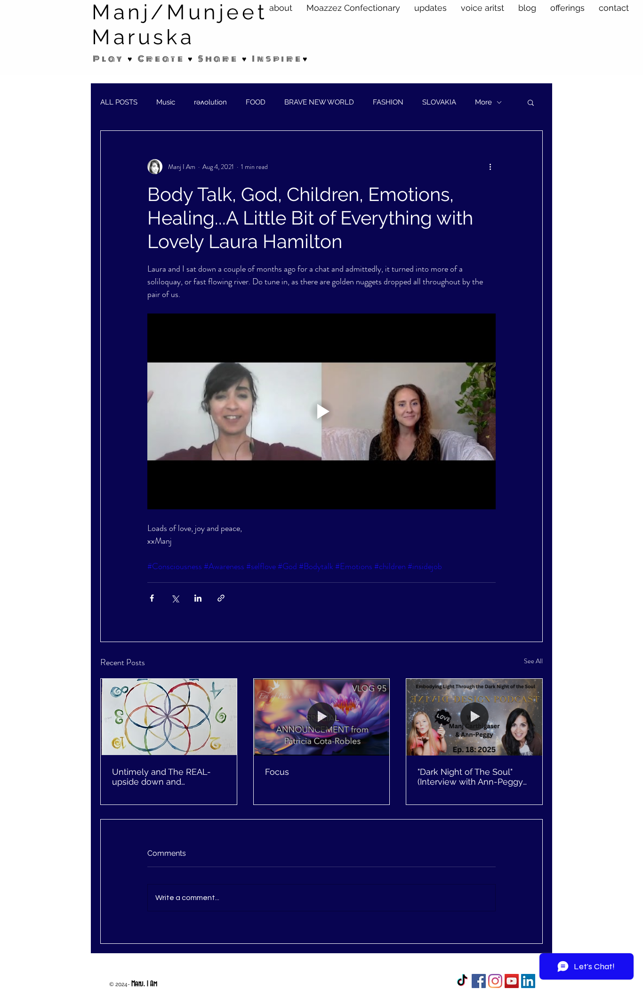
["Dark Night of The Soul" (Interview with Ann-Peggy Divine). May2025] (474, 717)
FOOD (255, 102)
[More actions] (490, 166)
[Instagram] (495, 981)
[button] (530, 102)
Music (165, 102)
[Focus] (322, 717)
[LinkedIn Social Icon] (528, 981)
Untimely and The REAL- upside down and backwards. (161, 777)
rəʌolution (210, 102)
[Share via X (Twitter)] (174, 598)
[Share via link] (221, 598)
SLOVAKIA (439, 102)
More (483, 102)
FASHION (388, 102)
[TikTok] (462, 981)
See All (533, 661)
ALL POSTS (118, 102)
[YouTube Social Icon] (512, 981)
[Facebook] (479, 981)
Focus (277, 772)
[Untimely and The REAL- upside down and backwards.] (169, 717)
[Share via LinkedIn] (197, 598)
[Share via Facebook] (151, 598)
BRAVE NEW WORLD (319, 102)
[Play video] (321, 411)
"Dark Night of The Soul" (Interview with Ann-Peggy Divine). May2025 (470, 777)
